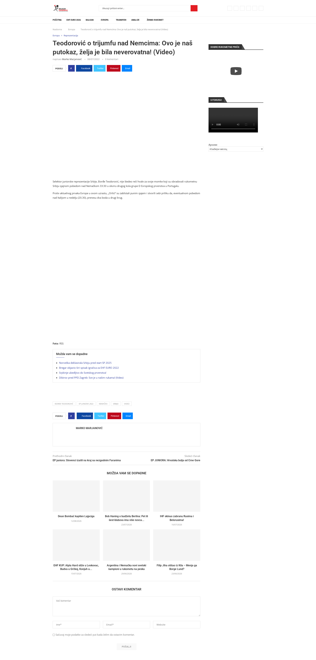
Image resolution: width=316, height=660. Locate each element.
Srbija (115, 403)
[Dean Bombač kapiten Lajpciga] (76, 496)
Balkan (89, 20)
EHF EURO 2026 (73, 20)
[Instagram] (242, 8)
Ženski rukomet (155, 20)
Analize (135, 20)
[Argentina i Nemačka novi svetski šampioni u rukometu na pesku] (126, 545)
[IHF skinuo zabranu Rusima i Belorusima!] (176, 496)
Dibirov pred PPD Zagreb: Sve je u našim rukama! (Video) (91, 377)
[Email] (254, 8)
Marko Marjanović (72, 59)
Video (127, 403)
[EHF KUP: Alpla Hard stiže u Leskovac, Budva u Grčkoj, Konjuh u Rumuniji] (76, 545)
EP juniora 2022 (86, 403)
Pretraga (194, 8)
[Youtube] (248, 8)
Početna (57, 20)
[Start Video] (236, 71)
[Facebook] (229, 8)
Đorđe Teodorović (64, 403)
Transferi (121, 20)
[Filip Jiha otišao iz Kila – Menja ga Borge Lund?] (176, 545)
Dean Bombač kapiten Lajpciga (76, 516)
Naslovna (57, 29)
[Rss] (261, 8)
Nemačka (103, 403)
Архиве (213, 144)
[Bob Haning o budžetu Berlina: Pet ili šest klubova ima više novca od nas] (126, 496)
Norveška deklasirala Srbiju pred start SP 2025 (85, 362)
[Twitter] (236, 8)
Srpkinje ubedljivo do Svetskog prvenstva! (82, 372)
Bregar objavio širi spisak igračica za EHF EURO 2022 (89, 367)
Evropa (104, 20)
